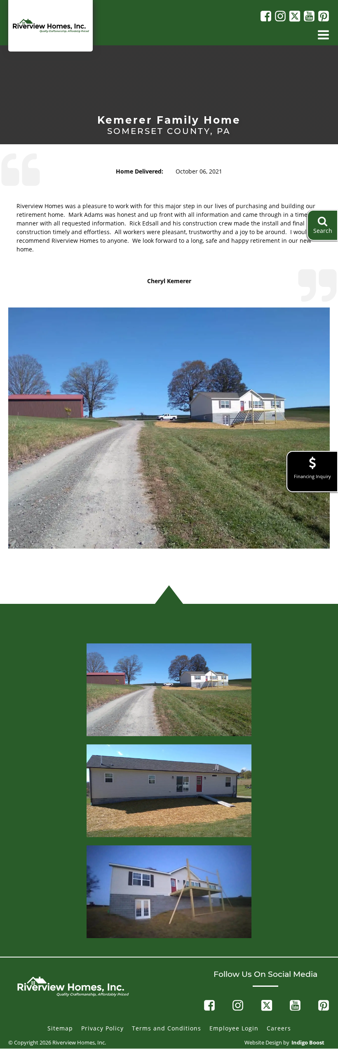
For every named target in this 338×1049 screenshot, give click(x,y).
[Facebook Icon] (265, 16)
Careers (279, 1028)
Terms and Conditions (166, 1028)
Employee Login (233, 1028)
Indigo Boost (307, 1042)
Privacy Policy (102, 1028)
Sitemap (60, 1028)
